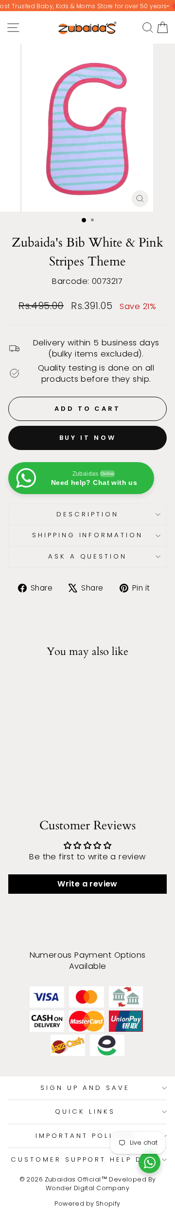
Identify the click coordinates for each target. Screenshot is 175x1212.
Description (87, 514)
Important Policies (85, 1135)
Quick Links (85, 1111)
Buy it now (87, 437)
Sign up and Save (85, 1087)
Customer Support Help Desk (85, 1159)
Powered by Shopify (87, 1203)
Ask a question (87, 556)
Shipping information (87, 535)
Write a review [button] (87, 883)
